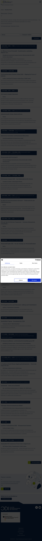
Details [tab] (21, 263)
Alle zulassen (34, 280)
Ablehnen (21, 280)
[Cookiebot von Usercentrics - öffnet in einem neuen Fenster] (36, 260)
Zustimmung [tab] (7, 263)
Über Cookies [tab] (34, 263)
